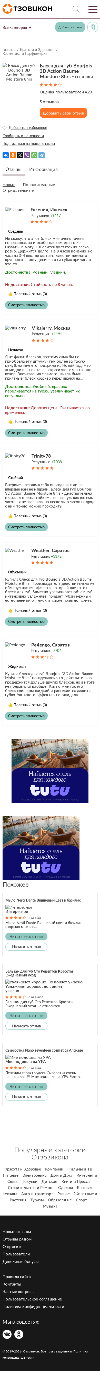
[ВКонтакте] (6, 155)
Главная (9, 49)
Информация (43, 169)
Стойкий (15, 477)
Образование (60, 1200)
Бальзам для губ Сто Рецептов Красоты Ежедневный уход (39, 973)
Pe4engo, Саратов (50, 645)
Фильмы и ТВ (79, 1169)
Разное (63, 1193)
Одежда (65, 1187)
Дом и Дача (61, 1175)
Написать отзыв (26, 946)
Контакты (12, 1283)
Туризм (37, 1200)
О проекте (12, 1246)
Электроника (34, 1175)
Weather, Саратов (50, 550)
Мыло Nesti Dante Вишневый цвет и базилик (43, 900)
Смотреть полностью (26, 305)
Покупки (29, 1181)
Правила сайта (17, 1276)
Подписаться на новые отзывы (29, 143)
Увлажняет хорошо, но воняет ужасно (34, 988)
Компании (54, 1169)
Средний (15, 231)
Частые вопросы (19, 1291)
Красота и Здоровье (37, 49)
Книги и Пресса (75, 1181)
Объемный (17, 572)
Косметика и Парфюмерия (25, 53)
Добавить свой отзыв (63, 112)
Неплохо (15, 350)
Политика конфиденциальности (33, 1306)
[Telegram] (41, 155)
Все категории (15, 27)
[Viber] (27, 155)
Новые (9, 184)
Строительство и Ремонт (31, 1187)
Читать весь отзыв (26, 936)
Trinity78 (41, 456)
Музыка (50, 1206)
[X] (20, 155)
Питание (10, 1175)
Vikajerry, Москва (51, 328)
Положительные (39, 184)
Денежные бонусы (21, 1261)
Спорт (81, 1200)
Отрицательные (18, 190)
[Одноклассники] (13, 155)
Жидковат (17, 666)
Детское (49, 1181)
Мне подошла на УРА (25, 1061)
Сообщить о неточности (23, 136)
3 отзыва (34, 918)
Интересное (16, 911)
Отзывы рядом (17, 1238)
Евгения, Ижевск (49, 209)
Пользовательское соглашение (32, 1298)
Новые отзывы (17, 1231)
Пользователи (16, 1253)
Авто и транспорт (37, 1193)
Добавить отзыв (70, 27)
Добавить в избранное (27, 128)
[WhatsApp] (34, 155)
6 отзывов (35, 997)
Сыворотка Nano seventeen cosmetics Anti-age (44, 1050)
